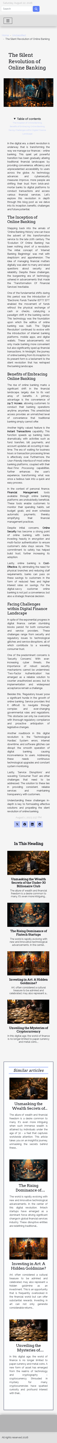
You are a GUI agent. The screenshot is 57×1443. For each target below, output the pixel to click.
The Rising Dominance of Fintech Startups (28, 932)
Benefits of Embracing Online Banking (27, 126)
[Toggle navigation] (8, 21)
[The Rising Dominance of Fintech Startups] (28, 915)
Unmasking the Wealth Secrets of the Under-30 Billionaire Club (28, 882)
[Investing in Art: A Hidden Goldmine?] (28, 963)
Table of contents (29, 118)
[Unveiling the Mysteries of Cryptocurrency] (28, 1012)
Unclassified (19, 35)
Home (5, 35)
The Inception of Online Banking (27, 122)
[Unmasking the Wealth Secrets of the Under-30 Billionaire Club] (28, 863)
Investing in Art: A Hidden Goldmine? (28, 981)
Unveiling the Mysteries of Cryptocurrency (28, 1029)
